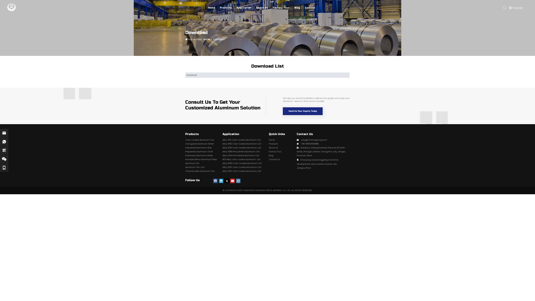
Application (244, 7)
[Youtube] (232, 181)
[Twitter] (227, 181)
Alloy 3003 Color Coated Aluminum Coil (242, 163)
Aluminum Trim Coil (194, 167)
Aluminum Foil (192, 163)
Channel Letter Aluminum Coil (200, 171)
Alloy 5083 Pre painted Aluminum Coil (240, 151)
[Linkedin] (221, 181)
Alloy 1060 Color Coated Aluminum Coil (241, 143)
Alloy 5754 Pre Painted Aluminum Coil (240, 155)
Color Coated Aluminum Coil (199, 140)
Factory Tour (281, 7)
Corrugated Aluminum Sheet (199, 143)
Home (211, 7)
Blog (297, 7)
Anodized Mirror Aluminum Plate (201, 159)
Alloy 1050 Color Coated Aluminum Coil (241, 167)
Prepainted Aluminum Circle (199, 151)
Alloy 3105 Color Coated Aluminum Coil (241, 171)
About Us (262, 7)
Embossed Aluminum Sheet (199, 155)
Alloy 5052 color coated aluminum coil (241, 147)
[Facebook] (215, 181)
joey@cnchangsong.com (314, 140)
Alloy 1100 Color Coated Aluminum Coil (241, 140)
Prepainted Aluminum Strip (198, 147)
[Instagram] (238, 181)
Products (226, 7)
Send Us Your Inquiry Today (303, 111)
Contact (310, 7)
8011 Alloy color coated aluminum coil (241, 159)
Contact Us (274, 159)
